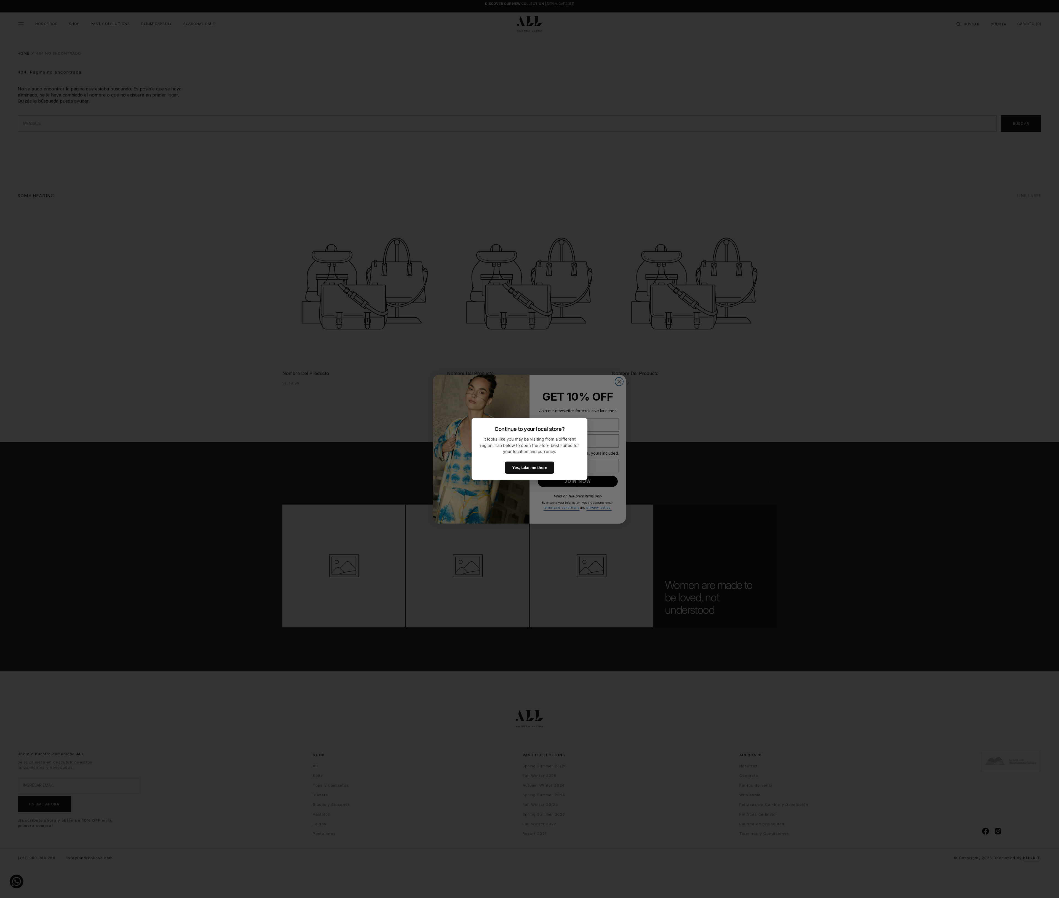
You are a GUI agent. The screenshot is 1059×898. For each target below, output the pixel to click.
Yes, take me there (529, 467)
